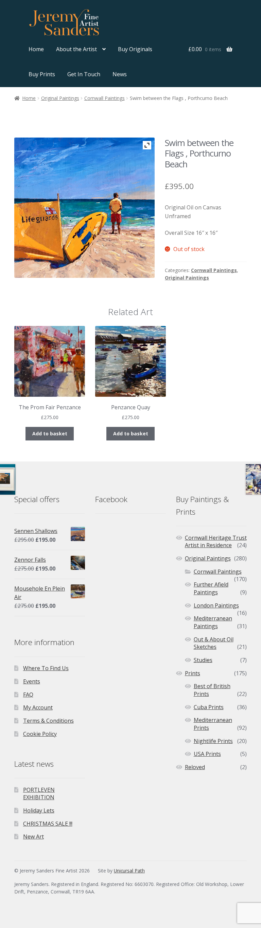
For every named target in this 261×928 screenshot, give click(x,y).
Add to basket (49, 433)
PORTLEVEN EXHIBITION (39, 793)
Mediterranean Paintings (213, 622)
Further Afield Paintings (211, 588)
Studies (203, 660)
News (119, 74)
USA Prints (207, 754)
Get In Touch (83, 74)
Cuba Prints (209, 707)
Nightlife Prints (213, 741)
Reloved (195, 767)
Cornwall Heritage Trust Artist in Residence (216, 541)
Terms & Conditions (48, 720)
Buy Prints (42, 74)
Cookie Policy (40, 734)
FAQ (28, 694)
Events (31, 681)
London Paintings (216, 605)
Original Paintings (60, 98)
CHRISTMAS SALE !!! (47, 823)
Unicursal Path (129, 870)
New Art (33, 836)
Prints (192, 673)
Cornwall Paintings (104, 98)
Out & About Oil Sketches (213, 643)
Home (36, 49)
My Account (38, 707)
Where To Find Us (46, 668)
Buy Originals (135, 49)
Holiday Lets (38, 810)
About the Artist (76, 49)
